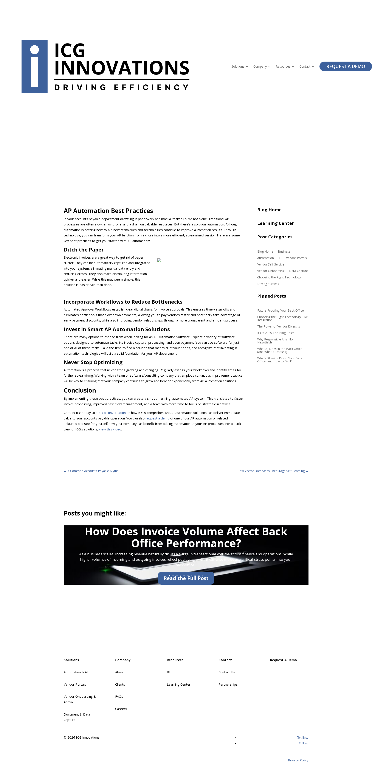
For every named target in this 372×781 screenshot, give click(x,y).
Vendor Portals (296, 258)
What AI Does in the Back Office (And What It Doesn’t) (279, 350)
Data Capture (298, 271)
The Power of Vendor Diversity (278, 326)
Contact (304, 66)
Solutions (237, 66)
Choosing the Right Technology (279, 277)
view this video (110, 429)
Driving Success (268, 284)
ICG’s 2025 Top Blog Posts (275, 333)
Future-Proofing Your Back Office (280, 310)
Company (260, 66)
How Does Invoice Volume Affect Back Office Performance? (186, 537)
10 (202, 575)
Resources (283, 66)
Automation (265, 258)
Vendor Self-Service (270, 264)
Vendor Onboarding (270, 271)
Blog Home (265, 251)
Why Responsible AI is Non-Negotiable (276, 341)
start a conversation (111, 412)
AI (280, 258)
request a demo (157, 418)
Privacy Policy (298, 760)
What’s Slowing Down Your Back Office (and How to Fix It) (279, 360)
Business (284, 251)
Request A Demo (345, 66)
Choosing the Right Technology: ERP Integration (282, 318)
